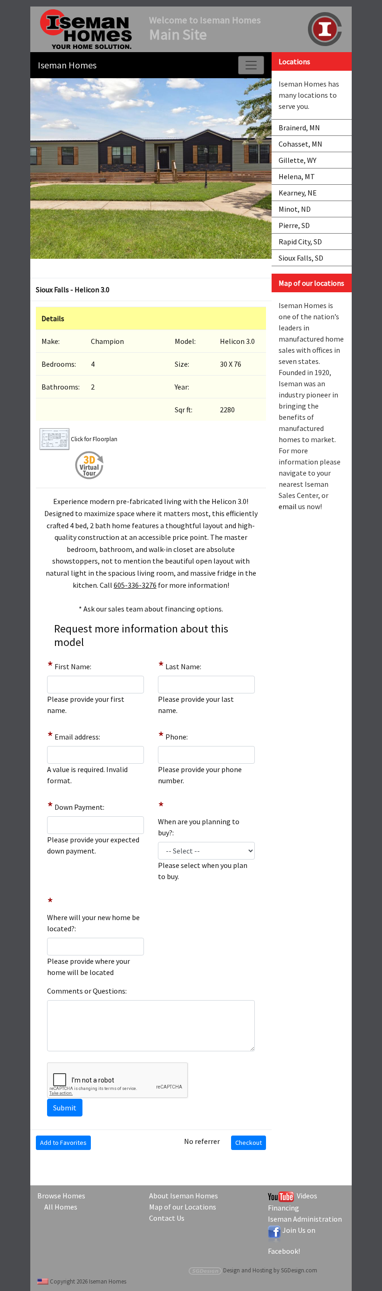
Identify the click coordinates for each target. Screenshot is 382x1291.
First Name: (73, 666)
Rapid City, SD (300, 241)
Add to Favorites (63, 1142)
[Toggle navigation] (251, 65)
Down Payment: (79, 807)
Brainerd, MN (299, 127)
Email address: (77, 736)
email (288, 506)
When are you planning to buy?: (198, 827)
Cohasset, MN (300, 143)
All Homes (60, 1206)
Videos (305, 1195)
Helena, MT (297, 176)
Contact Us (166, 1218)
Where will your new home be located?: (93, 923)
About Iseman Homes (183, 1195)
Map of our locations (311, 283)
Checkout (248, 1142)
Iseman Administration (305, 1219)
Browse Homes (61, 1195)
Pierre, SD (294, 225)
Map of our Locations (182, 1206)
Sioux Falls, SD (301, 257)
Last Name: (183, 666)
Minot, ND (295, 209)
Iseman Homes (67, 65)
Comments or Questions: (87, 990)
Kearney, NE (298, 192)
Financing (283, 1207)
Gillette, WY (297, 160)
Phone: (176, 736)
